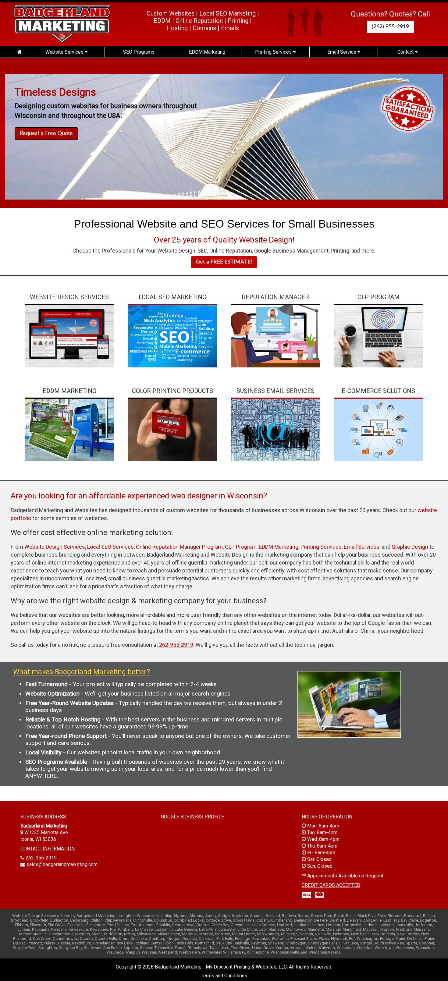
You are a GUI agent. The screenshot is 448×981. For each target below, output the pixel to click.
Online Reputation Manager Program (179, 547)
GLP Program (241, 547)
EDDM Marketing (207, 52)
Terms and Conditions (224, 976)
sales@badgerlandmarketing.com (62, 864)
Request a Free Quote (46, 133)
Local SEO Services (110, 547)
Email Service (342, 52)
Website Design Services (54, 547)
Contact (406, 52)
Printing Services (274, 52)
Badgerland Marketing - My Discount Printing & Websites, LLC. (221, 967)
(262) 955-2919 (390, 27)
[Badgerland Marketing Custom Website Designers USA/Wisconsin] (19, 52)
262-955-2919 (41, 858)
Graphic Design (410, 547)
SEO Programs (139, 52)
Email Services (361, 547)
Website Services (65, 52)
